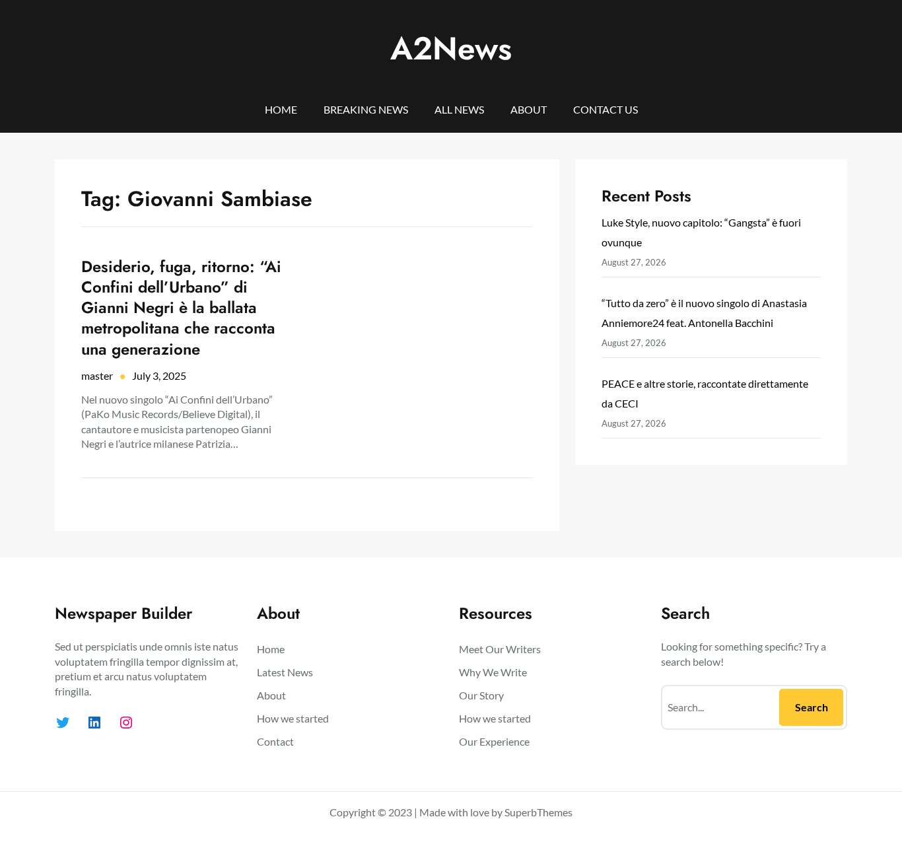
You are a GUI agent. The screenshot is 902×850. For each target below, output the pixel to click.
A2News (451, 48)
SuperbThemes (538, 812)
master (97, 375)
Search (811, 707)
